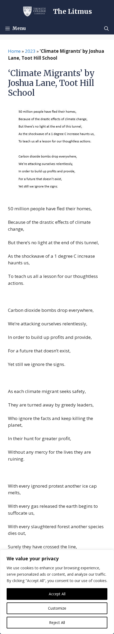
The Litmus (72, 11)
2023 (30, 51)
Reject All (57, 622)
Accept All (57, 593)
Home (14, 51)
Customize (57, 608)
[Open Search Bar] (106, 28)
